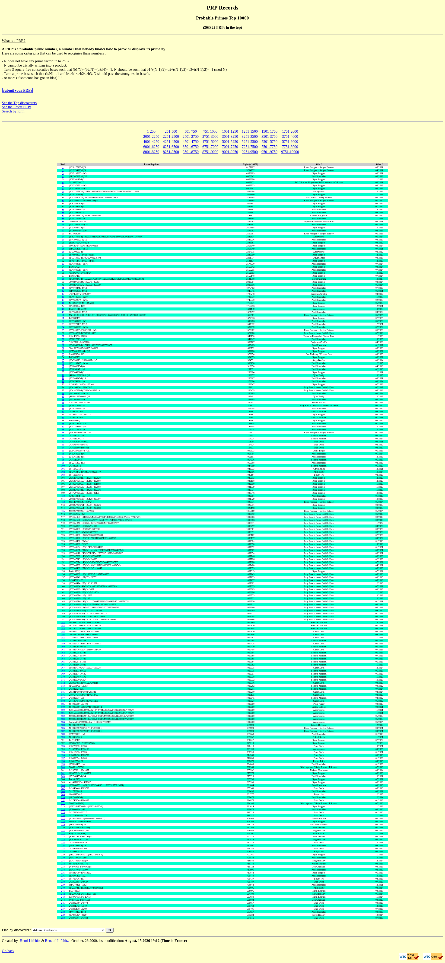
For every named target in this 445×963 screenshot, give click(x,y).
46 (63, 303)
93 (63, 444)
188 (63, 725)
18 (63, 218)
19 (63, 221)
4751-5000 (210, 142)
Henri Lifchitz (30, 941)
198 (63, 761)
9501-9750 (269, 152)
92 (63, 441)
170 (63, 676)
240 (63, 887)
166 (63, 664)
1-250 (151, 131)
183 (63, 719)
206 (63, 785)
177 (63, 698)
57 (63, 336)
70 (63, 375)
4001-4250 (151, 142)
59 (63, 342)
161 (63, 649)
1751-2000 (290, 131)
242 (63, 894)
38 (63, 279)
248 (63, 912)
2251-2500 (171, 136)
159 (63, 643)
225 (63, 842)
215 (63, 812)
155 (63, 631)
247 (63, 909)
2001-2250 (151, 136)
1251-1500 (250, 131)
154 (63, 628)
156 (63, 634)
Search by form (13, 111)
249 (63, 915)
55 (63, 330)
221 (63, 830)
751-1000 (210, 131)
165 (63, 661)
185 (63, 704)
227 (63, 848)
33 (63, 263)
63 (63, 354)
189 (63, 734)
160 (63, 646)
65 (63, 360)
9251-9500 (250, 152)
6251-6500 (171, 147)
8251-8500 (171, 152)
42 (63, 291)
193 (63, 746)
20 (63, 224)
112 (63, 502)
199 (63, 764)
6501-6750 (191, 147)
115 (63, 511)
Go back (8, 951)
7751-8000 (290, 147)
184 (63, 722)
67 (63, 366)
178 (63, 701)
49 (63, 312)
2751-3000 (210, 136)
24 (63, 236)
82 (63, 411)
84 (63, 417)
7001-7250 (230, 147)
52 (63, 321)
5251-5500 (250, 142)
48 (63, 309)
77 (63, 396)
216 (63, 815)
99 (63, 462)
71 (63, 378)
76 (63, 393)
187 (63, 731)
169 (63, 673)
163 (63, 655)
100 (63, 465)
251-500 (171, 131)
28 (63, 248)
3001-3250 (230, 136)
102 (63, 471)
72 (63, 381)
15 (63, 209)
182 (63, 716)
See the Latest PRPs (16, 107)
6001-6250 (151, 147)
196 (63, 755)
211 (63, 800)
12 (63, 200)
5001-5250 (230, 142)
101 (63, 468)
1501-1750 (269, 131)
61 (63, 348)
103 (63, 475)
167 (63, 667)
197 (63, 758)
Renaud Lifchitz (57, 941)
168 (63, 670)
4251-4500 (171, 142)
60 (63, 345)
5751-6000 (290, 142)
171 (63, 679)
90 (63, 435)
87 (63, 426)
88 (63, 429)
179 (63, 707)
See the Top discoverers (19, 103)
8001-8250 (151, 152)
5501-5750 (269, 142)
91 (63, 438)
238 (63, 881)
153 (63, 625)
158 (63, 640)
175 (63, 692)
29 (63, 251)
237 (63, 878)
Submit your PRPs (17, 90)
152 (63, 622)
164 (63, 658)
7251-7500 (250, 147)
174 (63, 689)
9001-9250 (230, 152)
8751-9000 (210, 152)
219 (63, 824)
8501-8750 (191, 152)
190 (63, 737)
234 (63, 869)
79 (63, 402)
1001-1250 (230, 131)
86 (63, 423)
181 (63, 713)
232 (63, 863)
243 (63, 897)
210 (63, 797)
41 (63, 288)
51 (63, 318)
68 (63, 369)
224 (63, 839)
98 (63, 459)
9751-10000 (290, 152)
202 (63, 773)
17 (63, 215)
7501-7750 (269, 147)
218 (63, 821)
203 (63, 776)
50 (63, 315)
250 (63, 918)
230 (63, 857)
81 (63, 408)
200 (63, 767)
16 (63, 212)
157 (63, 637)
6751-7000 (210, 147)
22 (63, 230)
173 (63, 686)
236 (63, 875)
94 (63, 447)
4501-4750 (191, 142)
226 (63, 845)
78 (63, 399)
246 (63, 906)
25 (63, 239)
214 (63, 809)
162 (63, 652)
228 (63, 851)
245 (63, 903)
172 (63, 682)
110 (63, 496)
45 (63, 300)
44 (63, 297)
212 (63, 803)
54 (63, 327)
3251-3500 (250, 136)
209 (63, 794)
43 (63, 294)
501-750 (190, 131)
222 (63, 833)
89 (63, 432)
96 (63, 453)
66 (63, 363)
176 (63, 695)
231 (63, 860)
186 (63, 728)
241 (63, 890)
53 (63, 324)
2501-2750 (191, 136)
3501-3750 (269, 136)
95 (63, 450)
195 (63, 752)
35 (63, 270)
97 (63, 456)
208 (63, 791)
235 (63, 872)
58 (63, 339)
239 (63, 884)
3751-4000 (290, 136)
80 (63, 405)
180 (63, 710)
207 (63, 788)
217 (63, 818)
